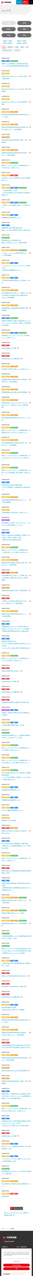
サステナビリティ (7, 50)
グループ (17, 50)
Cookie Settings (16, 1265)
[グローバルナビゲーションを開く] (31, 2)
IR (27, 47)
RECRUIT (19, 2)
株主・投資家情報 (22, 1247)
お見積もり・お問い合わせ (26, 2)
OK (16, 1268)
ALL (4, 47)
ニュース (7, 1228)
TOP (3, 1228)
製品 (22, 47)
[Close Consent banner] (30, 1249)
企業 (17, 47)
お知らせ (10, 47)
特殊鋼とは (5, 1247)
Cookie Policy (17, 1261)
